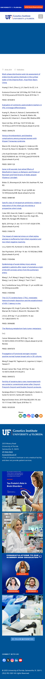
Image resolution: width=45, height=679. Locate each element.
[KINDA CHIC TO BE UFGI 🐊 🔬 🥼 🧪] (22, 533)
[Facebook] (33, 416)
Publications (20, 69)
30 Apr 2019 (8, 69)
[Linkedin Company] (16, 660)
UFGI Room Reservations (33, 7)
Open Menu (40, 16)
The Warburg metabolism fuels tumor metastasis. (21, 328)
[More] (41, 416)
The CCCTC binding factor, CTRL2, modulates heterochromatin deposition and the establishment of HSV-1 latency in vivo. (22, 300)
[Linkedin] (24, 416)
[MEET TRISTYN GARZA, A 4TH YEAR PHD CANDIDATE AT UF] (22, 491)
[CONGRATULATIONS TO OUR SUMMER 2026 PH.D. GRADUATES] (22, 574)
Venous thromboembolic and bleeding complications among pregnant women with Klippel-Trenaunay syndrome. (19, 138)
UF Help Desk (7, 452)
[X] (37, 416)
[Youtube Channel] (20, 660)
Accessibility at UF (9, 455)
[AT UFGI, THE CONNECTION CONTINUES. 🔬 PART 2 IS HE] (22, 615)
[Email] (20, 416)
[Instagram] (28, 416)
